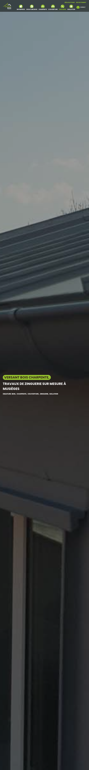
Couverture (53, 9)
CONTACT (82, 7)
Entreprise (21, 9)
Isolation (71, 9)
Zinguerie (62, 9)
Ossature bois (31, 9)
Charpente (43, 9)
